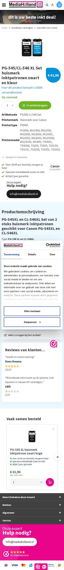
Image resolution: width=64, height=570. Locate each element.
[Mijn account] (52, 5)
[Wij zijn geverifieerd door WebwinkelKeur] (53, 344)
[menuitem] (5, 5)
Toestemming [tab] (11, 254)
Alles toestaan (32, 311)
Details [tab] (32, 254)
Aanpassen (30, 321)
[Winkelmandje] (59, 4)
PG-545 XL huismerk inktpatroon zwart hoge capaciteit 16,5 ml (26, 451)
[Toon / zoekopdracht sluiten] (46, 5)
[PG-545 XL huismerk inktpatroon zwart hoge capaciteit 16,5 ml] (32, 436)
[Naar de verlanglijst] (54, 429)
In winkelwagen (36, 105)
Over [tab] (52, 254)
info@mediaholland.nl (24, 194)
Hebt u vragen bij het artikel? (24, 335)
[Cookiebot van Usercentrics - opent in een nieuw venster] (46, 245)
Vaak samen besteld (24, 419)
